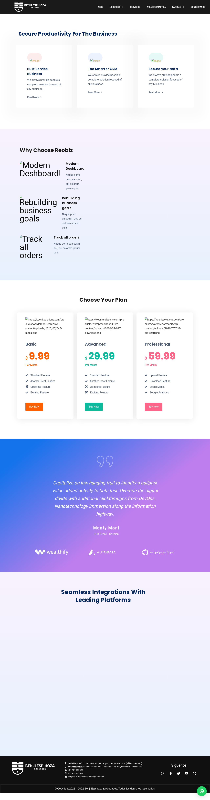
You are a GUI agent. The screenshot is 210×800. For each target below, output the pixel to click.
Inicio (100, 7)
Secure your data (163, 69)
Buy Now (34, 406)
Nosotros (115, 7)
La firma (176, 7)
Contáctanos (198, 7)
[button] (202, 791)
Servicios (135, 7)
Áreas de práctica (156, 7)
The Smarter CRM (102, 69)
